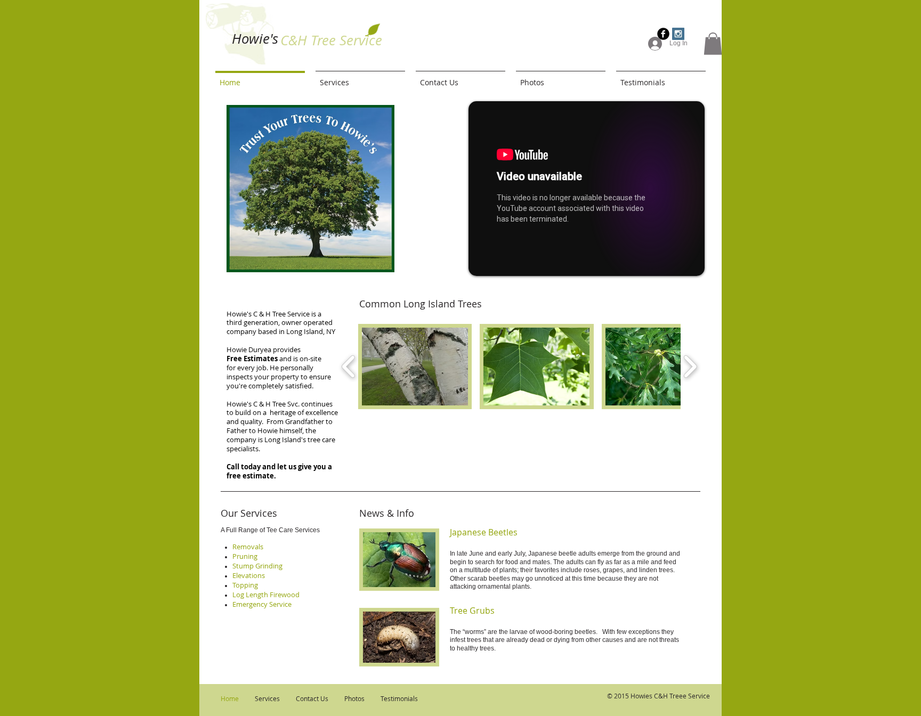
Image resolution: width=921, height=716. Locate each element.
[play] (401, 256)
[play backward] (349, 366)
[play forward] (690, 366)
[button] (713, 43)
